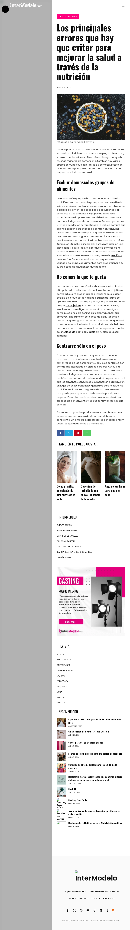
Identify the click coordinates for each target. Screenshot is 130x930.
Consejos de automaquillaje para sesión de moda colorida (92, 766)
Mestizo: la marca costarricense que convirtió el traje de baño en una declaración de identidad (95, 778)
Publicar (95, 898)
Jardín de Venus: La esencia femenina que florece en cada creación (94, 812)
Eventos (61, 675)
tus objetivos (73, 305)
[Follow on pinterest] (101, 910)
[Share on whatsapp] (87, 433)
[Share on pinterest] (78, 433)
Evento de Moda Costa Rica (104, 891)
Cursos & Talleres (66, 541)
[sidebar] (123, 6)
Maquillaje (62, 686)
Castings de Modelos (67, 536)
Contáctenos (64, 557)
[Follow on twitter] (75, 910)
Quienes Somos (64, 525)
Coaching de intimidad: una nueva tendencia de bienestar (90, 492)
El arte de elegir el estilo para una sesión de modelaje (95, 753)
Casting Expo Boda (77, 800)
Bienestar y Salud (68, 16)
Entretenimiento (65, 670)
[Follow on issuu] (113, 910)
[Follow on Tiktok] (95, 910)
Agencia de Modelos (67, 530)
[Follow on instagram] (81, 910)
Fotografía (62, 681)
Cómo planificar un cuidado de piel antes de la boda (66, 492)
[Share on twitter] (69, 433)
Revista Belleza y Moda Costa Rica (74, 552)
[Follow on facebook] (68, 910)
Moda (59, 692)
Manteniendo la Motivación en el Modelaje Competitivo (95, 823)
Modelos (61, 702)
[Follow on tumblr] (108, 910)
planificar (116, 255)
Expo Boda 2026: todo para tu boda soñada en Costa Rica (94, 721)
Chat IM (72, 789)
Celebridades (63, 665)
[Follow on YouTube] (88, 910)
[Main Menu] (5, 9)
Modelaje (61, 697)
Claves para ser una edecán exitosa (85, 742)
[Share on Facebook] (61, 433)
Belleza (60, 654)
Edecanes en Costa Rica (69, 546)
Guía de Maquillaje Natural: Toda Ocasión (88, 731)
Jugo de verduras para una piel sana (115, 490)
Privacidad (108, 898)
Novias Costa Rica (78, 898)
